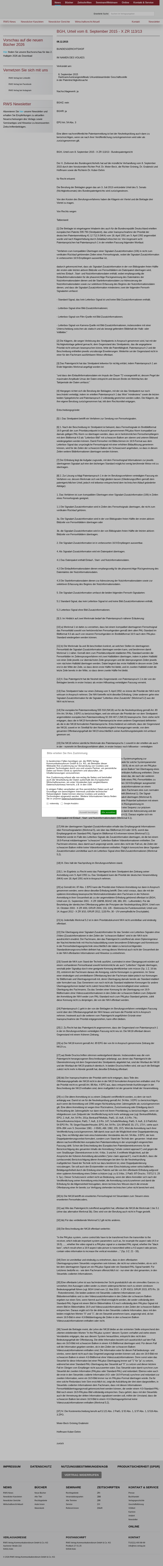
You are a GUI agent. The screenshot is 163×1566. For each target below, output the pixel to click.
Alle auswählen (108, 812)
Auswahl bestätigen (88, 812)
